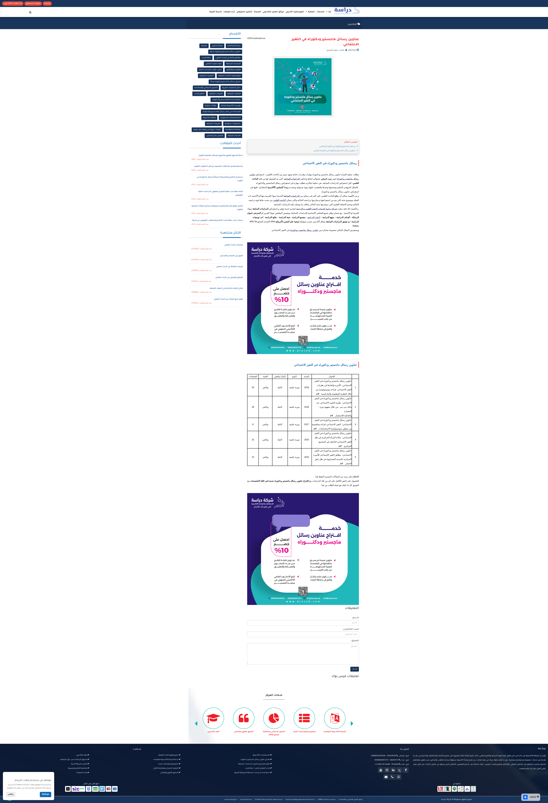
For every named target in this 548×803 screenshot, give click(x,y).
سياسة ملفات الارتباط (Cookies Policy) (269, 799)
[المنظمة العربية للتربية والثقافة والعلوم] (454, 789)
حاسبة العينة (215, 12)
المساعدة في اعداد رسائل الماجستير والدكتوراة (221, 112)
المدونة (257, 12)
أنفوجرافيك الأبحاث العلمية (229, 76)
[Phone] (392, 777)
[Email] (386, 777)
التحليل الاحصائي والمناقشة (206, 88)
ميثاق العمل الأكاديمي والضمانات (350, 799)
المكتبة (311, 12)
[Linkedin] (393, 770)
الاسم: (355, 618)
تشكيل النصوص (244, 12)
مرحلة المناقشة (233, 46)
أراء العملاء (229, 12)
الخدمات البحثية (234, 136)
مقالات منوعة (210, 106)
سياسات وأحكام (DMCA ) (327, 799)
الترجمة (204, 46)
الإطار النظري (217, 46)
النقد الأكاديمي (244, 732)
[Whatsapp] (398, 777)
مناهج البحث (199, 94)
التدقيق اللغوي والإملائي (274, 732)
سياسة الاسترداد (246, 799)
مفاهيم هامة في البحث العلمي (228, 58)
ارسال (354, 669)
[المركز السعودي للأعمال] (467, 789)
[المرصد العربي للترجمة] (461, 789)
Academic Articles (232, 130)
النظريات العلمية (206, 76)
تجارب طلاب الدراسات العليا (210, 70)
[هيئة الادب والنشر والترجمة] (444, 789)
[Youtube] (380, 770)
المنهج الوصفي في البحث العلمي (229, 278)
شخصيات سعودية (232, 124)
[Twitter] (399, 770)
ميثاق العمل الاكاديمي (273, 12)
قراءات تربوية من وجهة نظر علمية (207, 130)
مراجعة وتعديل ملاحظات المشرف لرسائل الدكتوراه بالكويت (218, 166)
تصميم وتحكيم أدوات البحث (334, 732)
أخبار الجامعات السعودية (230, 118)
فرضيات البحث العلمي (233, 245)
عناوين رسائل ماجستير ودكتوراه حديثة (225, 52)
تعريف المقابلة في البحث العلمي (229, 267)
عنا (329, 12)
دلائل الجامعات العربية (231, 88)
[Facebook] (406, 770)
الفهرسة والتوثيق (233, 70)
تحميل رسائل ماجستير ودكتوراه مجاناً (225, 82)
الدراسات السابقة (233, 64)
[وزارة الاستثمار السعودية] (473, 789)
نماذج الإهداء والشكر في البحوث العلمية (226, 288)
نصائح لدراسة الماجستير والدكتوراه (226, 100)
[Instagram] (387, 770)
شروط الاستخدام (230, 799)
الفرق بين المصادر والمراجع (231, 256)
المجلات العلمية (233, 94)
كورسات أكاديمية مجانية (230, 106)
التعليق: (355, 641)
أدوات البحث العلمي (213, 64)
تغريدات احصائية (213, 124)
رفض (10, 794)
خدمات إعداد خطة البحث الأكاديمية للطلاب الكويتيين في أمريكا (217, 220)
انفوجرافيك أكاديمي (295, 12)
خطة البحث (206, 58)
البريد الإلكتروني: (350, 629)
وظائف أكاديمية (209, 118)
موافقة (45, 794)
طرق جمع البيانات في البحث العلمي (228, 299)
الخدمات (320, 12)
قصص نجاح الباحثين (214, 136)
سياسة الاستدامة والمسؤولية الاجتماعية (300, 799)
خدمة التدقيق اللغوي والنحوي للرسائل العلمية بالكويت (220, 156)
